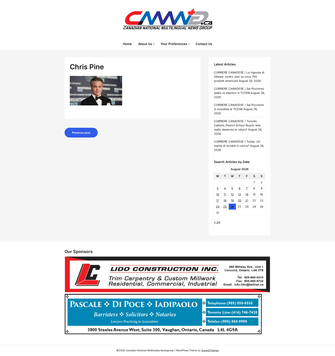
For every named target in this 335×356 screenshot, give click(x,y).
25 (225, 206)
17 (217, 200)
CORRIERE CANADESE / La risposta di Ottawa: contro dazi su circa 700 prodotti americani (239, 77)
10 (217, 194)
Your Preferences (174, 44)
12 (232, 194)
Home (127, 44)
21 (246, 200)
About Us (145, 44)
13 (239, 194)
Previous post (81, 132)
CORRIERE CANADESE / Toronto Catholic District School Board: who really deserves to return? (237, 125)
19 (232, 200)
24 (217, 206)
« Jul (217, 222)
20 (239, 200)
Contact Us (204, 44)
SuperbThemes (210, 350)
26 (232, 206)
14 (246, 194)
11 (225, 194)
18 (225, 200)
